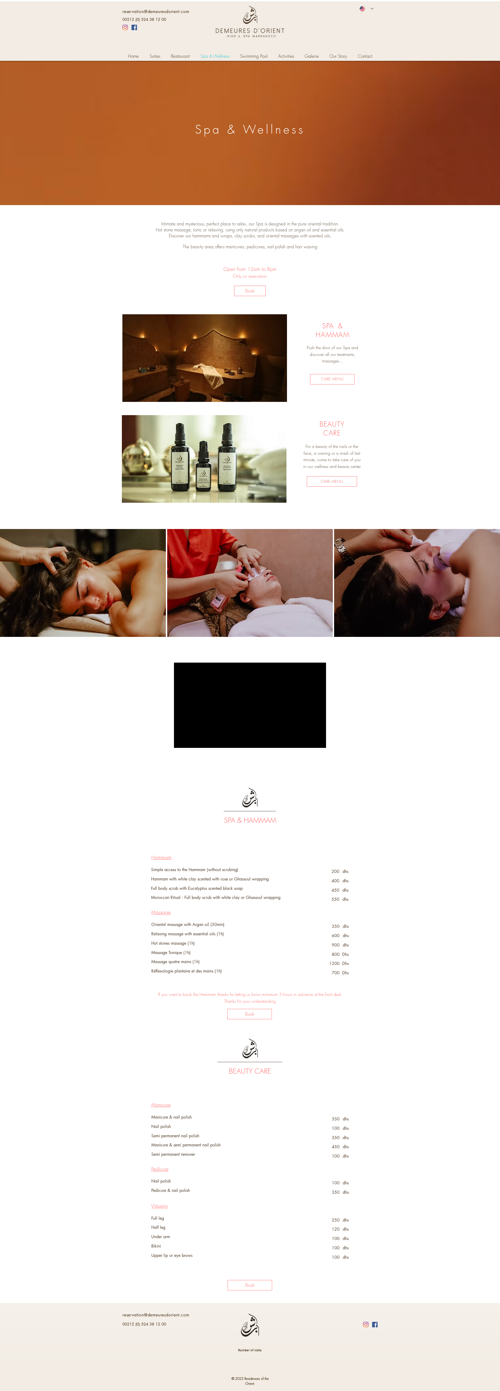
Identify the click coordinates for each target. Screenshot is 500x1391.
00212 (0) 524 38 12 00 (144, 19)
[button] (83, 583)
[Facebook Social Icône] (134, 27)
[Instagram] (125, 27)
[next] (489, 587)
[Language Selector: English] (366, 9)
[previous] (11, 587)
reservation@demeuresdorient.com (155, 11)
